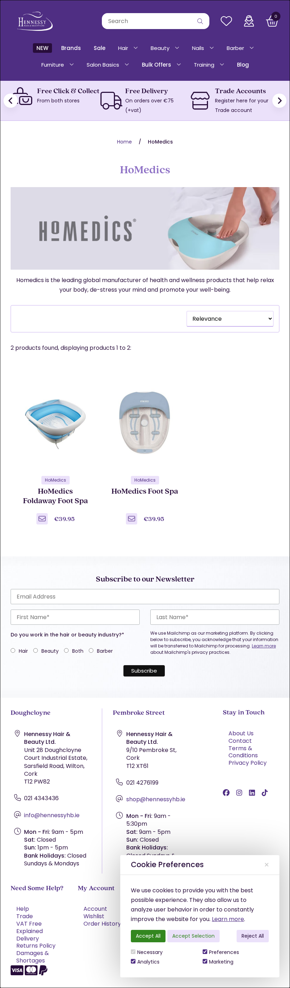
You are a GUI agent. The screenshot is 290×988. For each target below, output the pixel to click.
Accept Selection (193, 935)
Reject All (253, 935)
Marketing (221, 961)
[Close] (267, 864)
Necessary (150, 952)
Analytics (148, 961)
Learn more (228, 919)
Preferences (224, 952)
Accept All (148, 935)
